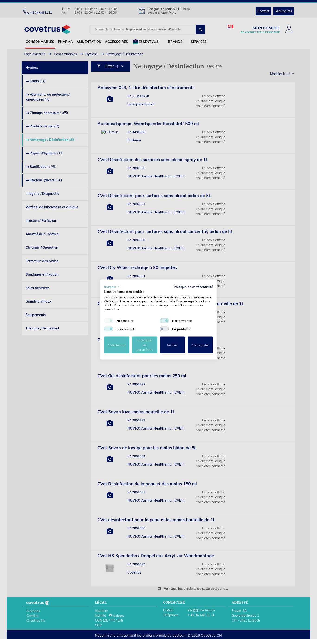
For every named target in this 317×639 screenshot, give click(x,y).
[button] (112, 287)
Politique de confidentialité (193, 287)
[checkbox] (108, 320)
